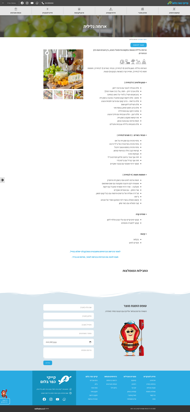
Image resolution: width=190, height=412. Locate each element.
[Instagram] (27, 3)
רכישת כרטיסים (4, 401)
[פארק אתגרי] (142, 9)
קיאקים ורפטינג (174, 13)
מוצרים (140, 39)
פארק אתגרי (142, 13)
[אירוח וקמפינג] (111, 9)
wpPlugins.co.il (40, 409)
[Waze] (37, 3)
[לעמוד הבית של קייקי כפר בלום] (178, 3)
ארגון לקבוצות (79, 13)
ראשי (145, 39)
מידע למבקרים (47, 13)
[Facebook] (22, 3)
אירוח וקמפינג (111, 13)
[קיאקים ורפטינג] (174, 9)
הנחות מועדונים (15, 13)
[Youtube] (32, 3)
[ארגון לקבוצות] (79, 9)
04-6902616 (49, 3)
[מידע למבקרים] (47, 9)
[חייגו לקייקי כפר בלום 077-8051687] (43, 3)
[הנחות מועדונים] (16, 9)
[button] (47, 53)
